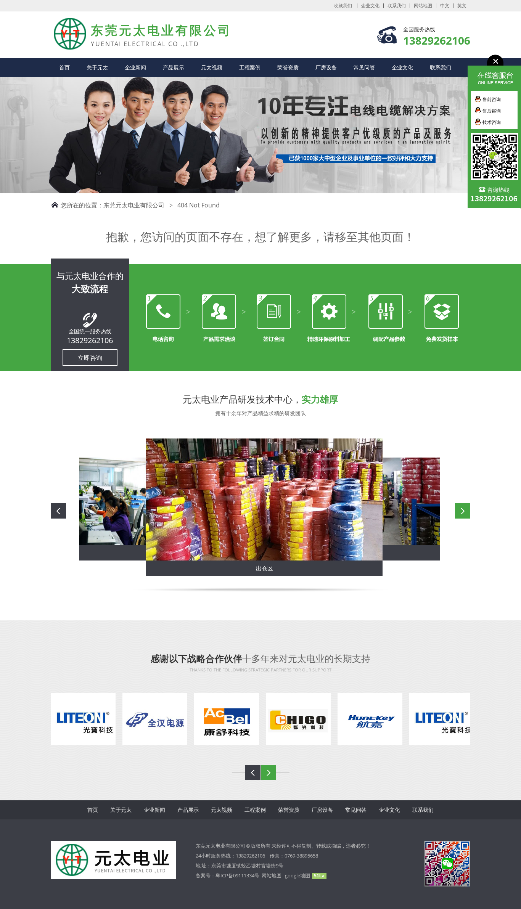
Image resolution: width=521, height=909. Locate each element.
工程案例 (249, 67)
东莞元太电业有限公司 (133, 205)
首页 (64, 67)
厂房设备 (326, 67)
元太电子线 (64, 26)
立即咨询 (90, 357)
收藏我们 (343, 5)
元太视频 (211, 67)
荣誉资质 (288, 67)
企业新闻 (135, 67)
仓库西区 (340, 556)
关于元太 (97, 67)
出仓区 (243, 565)
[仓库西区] (340, 501)
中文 (444, 5)
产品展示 (173, 67)
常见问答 (364, 67)
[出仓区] (243, 499)
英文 (461, 5)
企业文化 (370, 5)
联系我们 (397, 5)
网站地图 (423, 5)
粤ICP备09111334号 (238, 875)
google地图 (297, 875)
